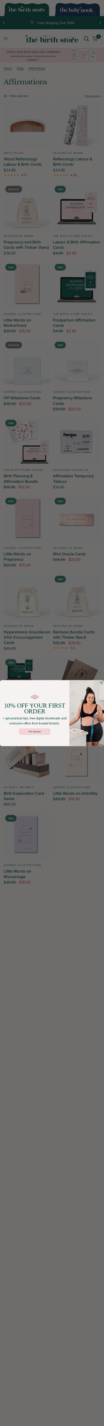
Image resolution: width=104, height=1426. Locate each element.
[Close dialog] (101, 682)
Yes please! (34, 731)
